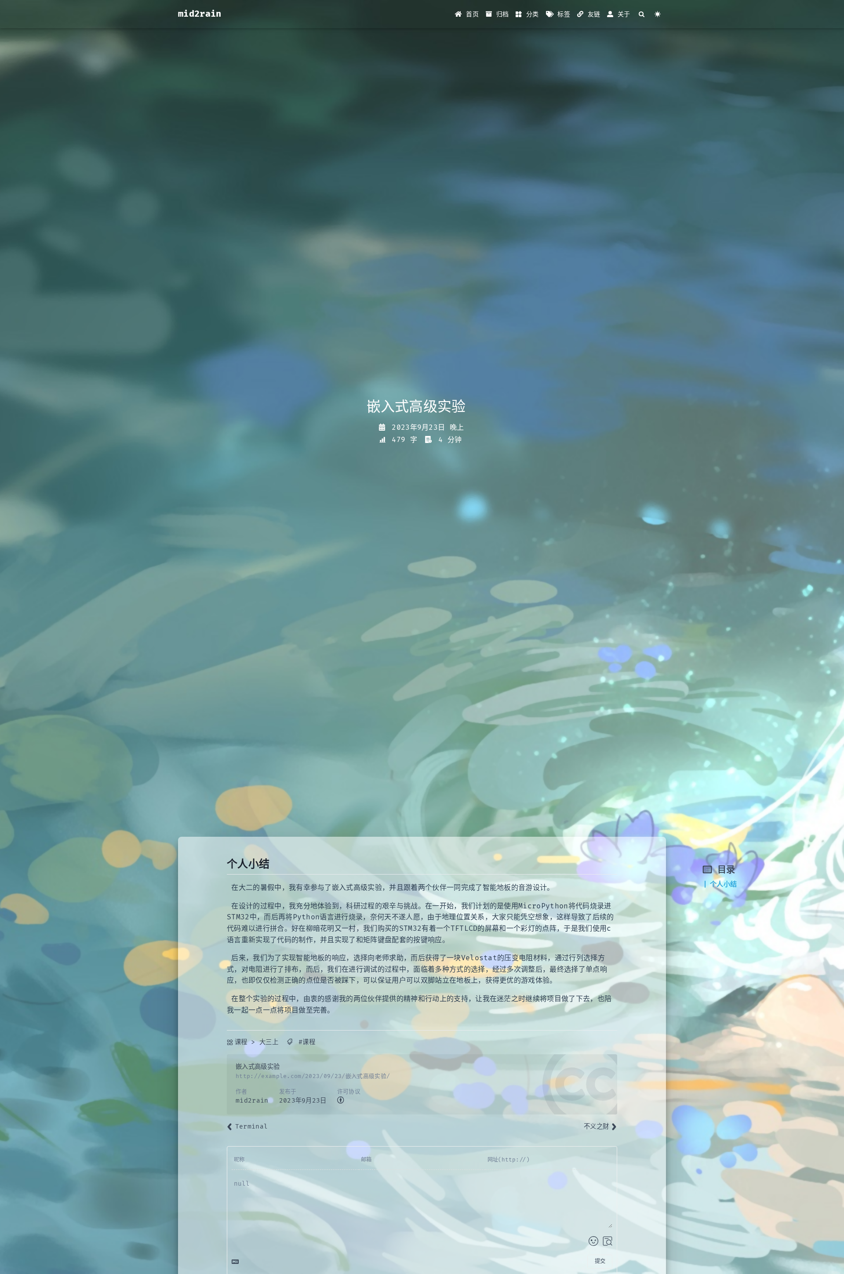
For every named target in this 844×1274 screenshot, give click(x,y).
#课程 (306, 1042)
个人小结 (723, 884)
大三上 (268, 1042)
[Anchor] (222, 864)
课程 (241, 1042)
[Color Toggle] (658, 14)
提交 (600, 1261)
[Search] (642, 14)
